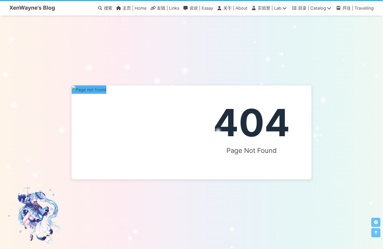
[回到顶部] (375, 232)
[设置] (375, 222)
